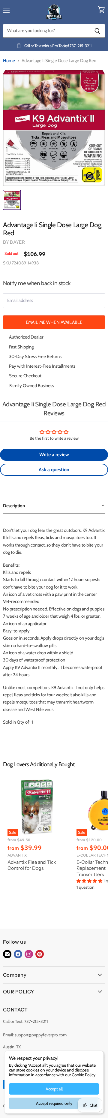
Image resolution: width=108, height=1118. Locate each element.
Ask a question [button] (54, 469)
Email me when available (54, 322)
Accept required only (54, 1103)
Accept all (54, 1089)
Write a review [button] (54, 454)
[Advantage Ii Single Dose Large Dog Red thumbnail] (11, 199)
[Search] (97, 31)
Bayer (17, 242)
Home (9, 60)
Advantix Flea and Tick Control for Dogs (32, 865)
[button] (54, 506)
